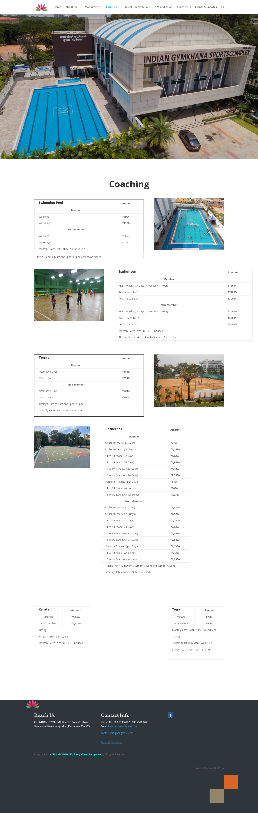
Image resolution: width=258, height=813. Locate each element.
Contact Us (184, 7)
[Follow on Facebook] (170, 715)
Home (57, 7)
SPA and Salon (163, 7)
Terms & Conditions (112, 742)
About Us (71, 7)
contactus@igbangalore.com (117, 733)
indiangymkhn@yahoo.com (123, 726)
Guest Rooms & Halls (137, 7)
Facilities (111, 7)
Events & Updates (206, 7)
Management (93, 7)
